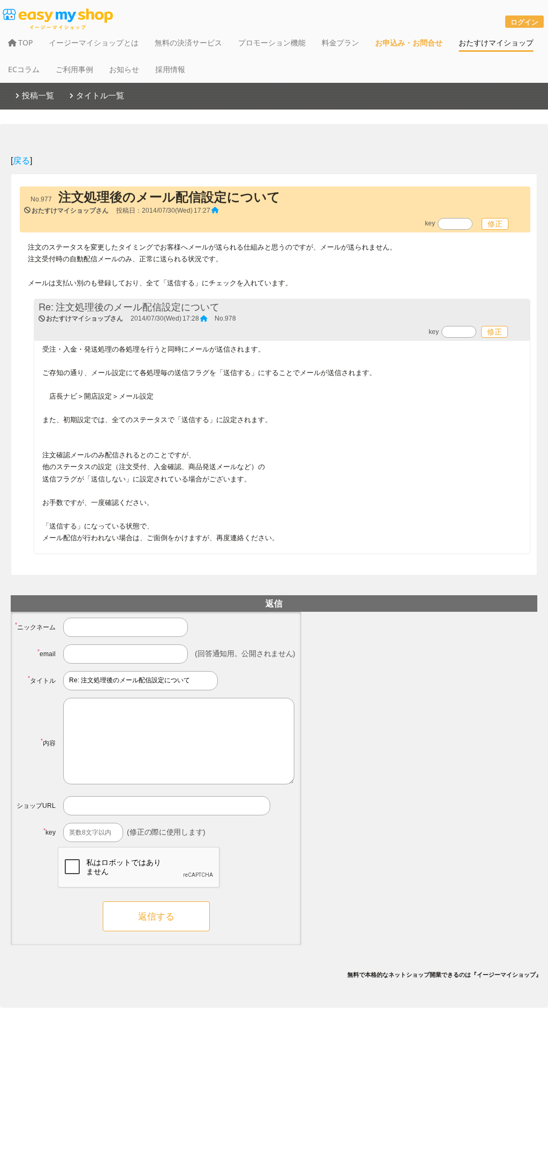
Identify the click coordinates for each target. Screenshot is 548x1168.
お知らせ (124, 69)
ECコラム (24, 69)
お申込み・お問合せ (409, 42)
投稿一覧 (38, 95)
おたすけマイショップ (496, 42)
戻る (21, 160)
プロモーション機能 (272, 42)
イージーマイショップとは (94, 42)
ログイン (524, 22)
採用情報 (170, 69)
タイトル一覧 (100, 95)
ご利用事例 (74, 69)
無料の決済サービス (188, 42)
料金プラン (340, 42)
